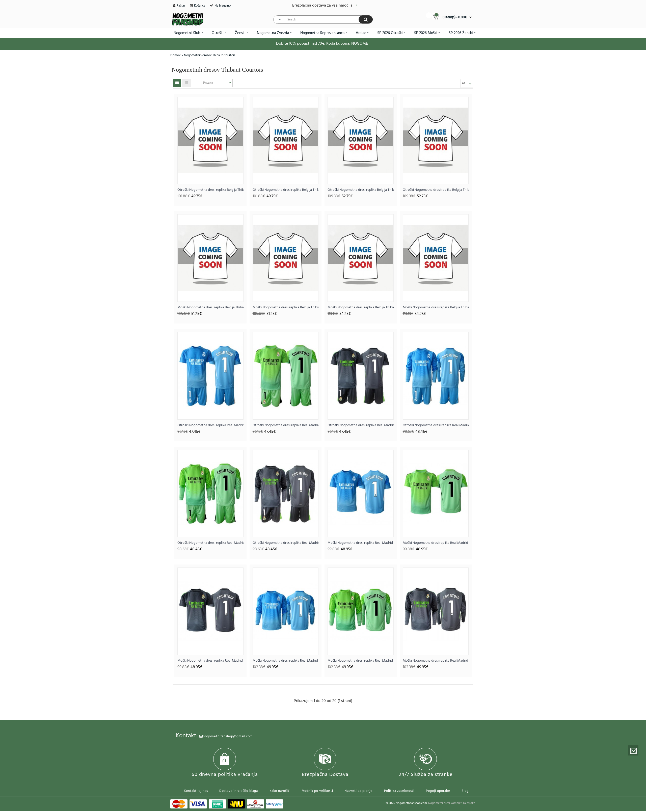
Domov (175, 55)
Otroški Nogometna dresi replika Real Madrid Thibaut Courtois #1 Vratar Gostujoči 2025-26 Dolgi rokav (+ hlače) (210, 543)
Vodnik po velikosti (317, 791)
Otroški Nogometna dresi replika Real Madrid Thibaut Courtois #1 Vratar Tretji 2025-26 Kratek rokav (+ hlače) (361, 425)
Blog (465, 791)
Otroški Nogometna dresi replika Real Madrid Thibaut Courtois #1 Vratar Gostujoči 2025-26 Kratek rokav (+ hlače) (286, 425)
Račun (181, 5)
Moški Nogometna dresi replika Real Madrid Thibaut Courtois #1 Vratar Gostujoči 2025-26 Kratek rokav (436, 543)
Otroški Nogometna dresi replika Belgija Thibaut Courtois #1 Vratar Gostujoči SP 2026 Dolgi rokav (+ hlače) (436, 190)
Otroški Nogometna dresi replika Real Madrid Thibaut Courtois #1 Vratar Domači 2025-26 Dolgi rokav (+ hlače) (436, 425)
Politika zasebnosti (399, 791)
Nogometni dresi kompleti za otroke (451, 803)
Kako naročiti (280, 791)
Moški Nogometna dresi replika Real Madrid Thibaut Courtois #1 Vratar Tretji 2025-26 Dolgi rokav (436, 660)
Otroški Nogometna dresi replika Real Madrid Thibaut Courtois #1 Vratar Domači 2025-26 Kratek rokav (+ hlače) (210, 425)
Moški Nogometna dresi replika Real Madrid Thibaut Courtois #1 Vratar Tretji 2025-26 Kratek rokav (210, 660)
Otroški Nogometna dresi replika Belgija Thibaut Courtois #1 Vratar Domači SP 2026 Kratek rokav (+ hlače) (210, 190)
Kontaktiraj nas (196, 791)
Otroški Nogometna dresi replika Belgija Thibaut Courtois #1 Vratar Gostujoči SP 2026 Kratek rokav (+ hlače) (286, 190)
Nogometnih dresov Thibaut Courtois (209, 55)
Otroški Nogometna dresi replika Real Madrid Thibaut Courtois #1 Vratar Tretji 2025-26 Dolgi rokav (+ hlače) (286, 543)
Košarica (199, 5)
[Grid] (177, 83)
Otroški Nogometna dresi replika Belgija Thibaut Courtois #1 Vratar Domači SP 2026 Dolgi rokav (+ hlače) (361, 190)
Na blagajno (222, 5)
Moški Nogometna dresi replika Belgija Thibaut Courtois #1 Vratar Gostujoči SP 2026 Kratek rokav (286, 307)
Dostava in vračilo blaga (238, 791)
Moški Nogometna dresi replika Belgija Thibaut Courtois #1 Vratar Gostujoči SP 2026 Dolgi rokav (436, 307)
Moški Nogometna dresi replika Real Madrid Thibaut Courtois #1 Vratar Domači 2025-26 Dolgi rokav (286, 660)
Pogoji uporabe (438, 791)
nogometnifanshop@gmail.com (228, 736)
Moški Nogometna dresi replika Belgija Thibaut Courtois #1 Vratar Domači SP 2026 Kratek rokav (210, 307)
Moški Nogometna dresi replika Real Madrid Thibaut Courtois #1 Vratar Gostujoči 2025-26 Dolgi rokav (361, 660)
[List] (186, 83)
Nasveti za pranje (358, 791)
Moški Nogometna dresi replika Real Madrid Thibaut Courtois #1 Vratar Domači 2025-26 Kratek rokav (361, 543)
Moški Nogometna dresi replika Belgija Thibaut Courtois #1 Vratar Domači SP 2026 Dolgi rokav (361, 307)
